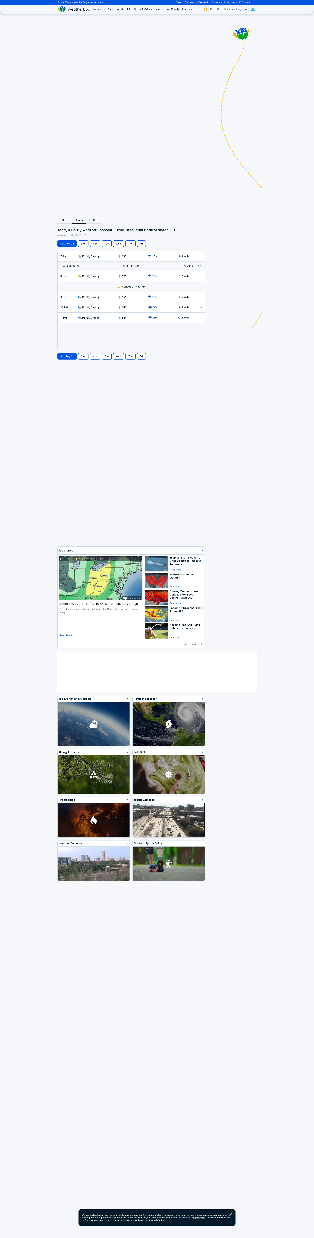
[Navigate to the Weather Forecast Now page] (73, 9)
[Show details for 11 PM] (202, 317)
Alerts (120, 9)
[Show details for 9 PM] (202, 297)
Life (129, 9)
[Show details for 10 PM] (202, 307)
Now (65, 220)
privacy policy (199, 1217)
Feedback (203, 2)
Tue (107, 243)
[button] (231, 1214)
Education (190, 2)
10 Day (93, 220)
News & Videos (143, 9)
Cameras (160, 9)
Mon (95, 243)
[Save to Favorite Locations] (205, 9)
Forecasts (99, 9)
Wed (118, 243)
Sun (83, 243)
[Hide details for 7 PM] (202, 256)
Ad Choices (159, 1220)
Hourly (79, 220)
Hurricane (187, 9)
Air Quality (173, 9)
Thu (130, 243)
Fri (141, 243)
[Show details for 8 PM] (202, 276)
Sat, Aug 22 (67, 243)
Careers (216, 2)
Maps (111, 9)
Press (178, 2)
